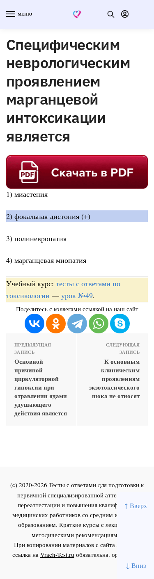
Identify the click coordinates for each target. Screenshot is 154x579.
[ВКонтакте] (34, 323)
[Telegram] (77, 323)
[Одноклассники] (56, 323)
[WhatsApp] (98, 323)
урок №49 (77, 295)
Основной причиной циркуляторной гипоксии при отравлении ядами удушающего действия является (40, 387)
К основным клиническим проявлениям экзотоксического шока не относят (114, 378)
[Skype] (120, 323)
